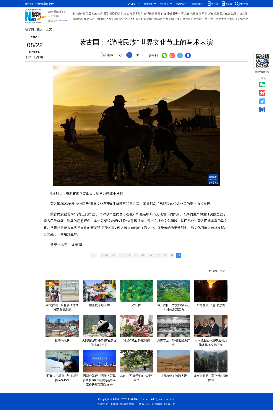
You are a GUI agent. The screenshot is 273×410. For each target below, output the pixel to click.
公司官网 (53, 16)
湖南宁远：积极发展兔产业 (173, 342)
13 (128, 255)
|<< (93, 255)
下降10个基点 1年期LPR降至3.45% (62, 377)
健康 (198, 13)
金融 (75, 18)
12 (121, 255)
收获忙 (136, 305)
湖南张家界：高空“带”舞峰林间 (211, 377)
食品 (86, 18)
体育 (181, 13)
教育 (157, 13)
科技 (163, 13)
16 (150, 255)
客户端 (214, 3)
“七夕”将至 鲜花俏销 (136, 340)
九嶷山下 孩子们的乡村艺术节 (136, 377)
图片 (222, 13)
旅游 (165, 18)
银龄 (143, 18)
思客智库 (138, 13)
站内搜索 (243, 3)
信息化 (104, 18)
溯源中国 (152, 18)
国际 (106, 13)
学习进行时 (78, 13)
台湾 (129, 13)
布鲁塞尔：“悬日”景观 (210, 305)
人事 (100, 13)
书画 (192, 13)
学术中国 (124, 18)
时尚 (193, 18)
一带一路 (213, 18)
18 (165, 255)
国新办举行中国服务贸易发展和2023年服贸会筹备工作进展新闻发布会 (99, 380)
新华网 (29, 29)
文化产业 (243, 18)
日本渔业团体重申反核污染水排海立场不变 (210, 342)
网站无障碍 (197, 3)
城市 (159, 18)
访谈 (210, 13)
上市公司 (232, 18)
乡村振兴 (135, 18)
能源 (171, 18)
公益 (204, 18)
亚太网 (222, 18)
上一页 (105, 255)
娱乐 (188, 18)
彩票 (182, 18)
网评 (117, 13)
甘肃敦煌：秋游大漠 (173, 375)
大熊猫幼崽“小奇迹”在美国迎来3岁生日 (99, 342)
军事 (204, 13)
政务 (227, 13)
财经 (112, 13)
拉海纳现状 (62, 340)
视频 (216, 13)
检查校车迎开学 (99, 305)
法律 (233, 13)
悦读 (199, 18)
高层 (88, 13)
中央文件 (242, 13)
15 (143, 255)
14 (136, 255)
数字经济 (113, 18)
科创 (169, 13)
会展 (176, 18)
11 (114, 255)
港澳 (123, 13)
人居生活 (95, 18)
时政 (94, 13)
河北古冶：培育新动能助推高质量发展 (62, 307)
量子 (175, 13)
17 (157, 255)
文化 (186, 13)
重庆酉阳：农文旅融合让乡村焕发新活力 (173, 307)
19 (172, 255)
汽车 (80, 18)
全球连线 (149, 13)
